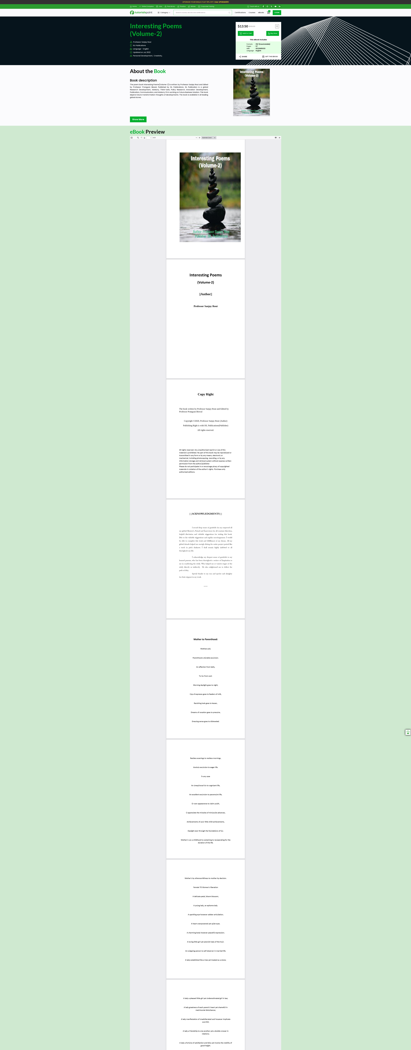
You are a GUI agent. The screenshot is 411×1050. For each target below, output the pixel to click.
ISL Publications (139, 45)
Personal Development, (143, 56)
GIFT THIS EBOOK (271, 57)
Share (244, 56)
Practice (183, 6)
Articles (193, 6)
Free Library (171, 6)
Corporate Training (207, 6)
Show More (138, 119)
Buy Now (274, 33)
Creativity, (158, 56)
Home (135, 6)
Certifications (240, 12)
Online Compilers (148, 6)
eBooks (261, 12)
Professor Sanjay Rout (142, 42)
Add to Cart (247, 33)
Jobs (160, 6)
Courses (252, 12)
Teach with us (254, 6)
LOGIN (276, 12)
